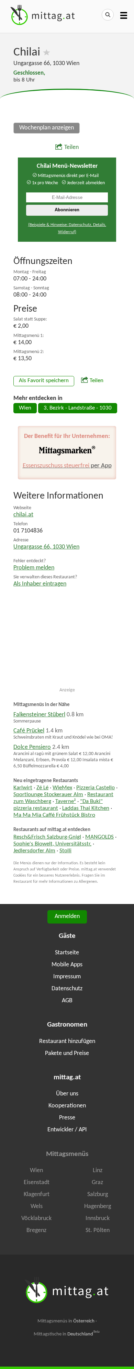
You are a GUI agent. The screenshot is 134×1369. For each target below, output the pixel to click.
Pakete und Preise (67, 1053)
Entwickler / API (67, 1130)
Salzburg (97, 1194)
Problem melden (33, 568)
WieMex (62, 788)
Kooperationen (67, 1106)
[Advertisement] (67, 106)
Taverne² (65, 801)
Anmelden (67, 916)
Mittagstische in (67, 1334)
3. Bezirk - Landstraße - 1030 (78, 408)
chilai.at (23, 515)
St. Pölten (98, 1230)
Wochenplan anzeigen (46, 128)
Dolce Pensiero (32, 747)
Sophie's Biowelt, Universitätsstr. (52, 844)
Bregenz (36, 1230)
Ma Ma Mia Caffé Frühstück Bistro (54, 815)
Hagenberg (97, 1206)
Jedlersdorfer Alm (34, 851)
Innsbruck (98, 1218)
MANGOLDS (99, 837)
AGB (67, 1001)
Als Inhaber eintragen (39, 584)
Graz (97, 1182)
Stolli (65, 851)
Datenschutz (67, 989)
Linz (97, 1170)
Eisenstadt (36, 1182)
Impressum (67, 977)
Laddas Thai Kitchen (85, 808)
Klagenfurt (36, 1194)
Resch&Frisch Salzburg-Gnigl (47, 837)
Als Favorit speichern (44, 381)
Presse (67, 1118)
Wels (37, 1206)
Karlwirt (22, 788)
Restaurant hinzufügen (67, 1041)
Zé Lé (42, 788)
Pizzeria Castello (95, 788)
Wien (25, 408)
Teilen (71, 147)
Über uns (67, 1094)
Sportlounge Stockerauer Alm (48, 794)
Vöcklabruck (36, 1218)
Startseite (67, 953)
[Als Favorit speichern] (46, 53)
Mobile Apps (67, 965)
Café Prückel (28, 731)
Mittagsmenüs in (65, 1321)
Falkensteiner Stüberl (39, 715)
